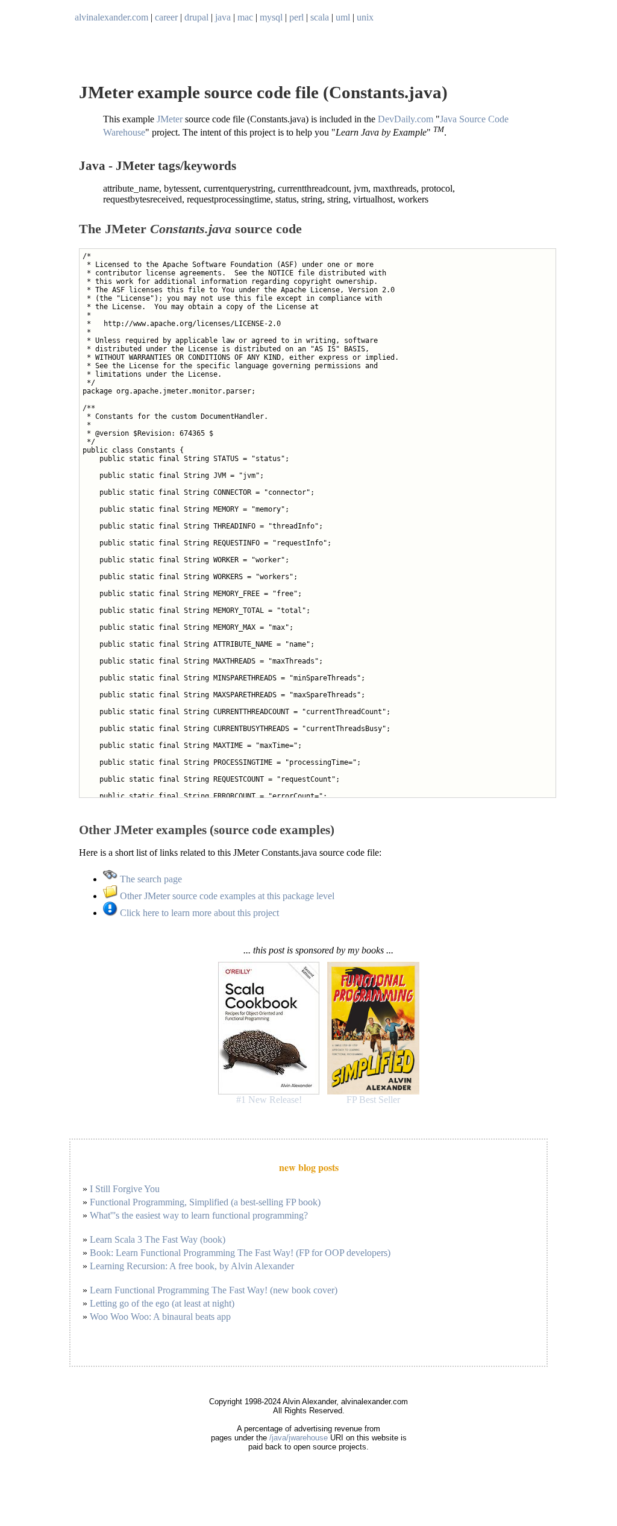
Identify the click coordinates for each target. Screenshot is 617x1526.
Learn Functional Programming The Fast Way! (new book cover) (213, 1290)
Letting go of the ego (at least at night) (162, 1303)
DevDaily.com (405, 119)
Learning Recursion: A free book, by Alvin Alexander (192, 1266)
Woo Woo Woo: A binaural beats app (160, 1316)
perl (296, 17)
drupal (196, 17)
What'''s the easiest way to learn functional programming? (199, 1215)
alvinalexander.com (111, 17)
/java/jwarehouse (298, 1437)
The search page (149, 879)
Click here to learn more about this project (198, 913)
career (166, 17)
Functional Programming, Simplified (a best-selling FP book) (205, 1202)
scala (319, 17)
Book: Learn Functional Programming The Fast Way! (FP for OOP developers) (240, 1253)
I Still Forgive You (125, 1189)
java (223, 17)
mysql (271, 17)
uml (343, 17)
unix (365, 17)
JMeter (170, 119)
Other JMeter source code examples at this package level (225, 896)
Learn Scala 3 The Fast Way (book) (157, 1239)
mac (245, 17)
